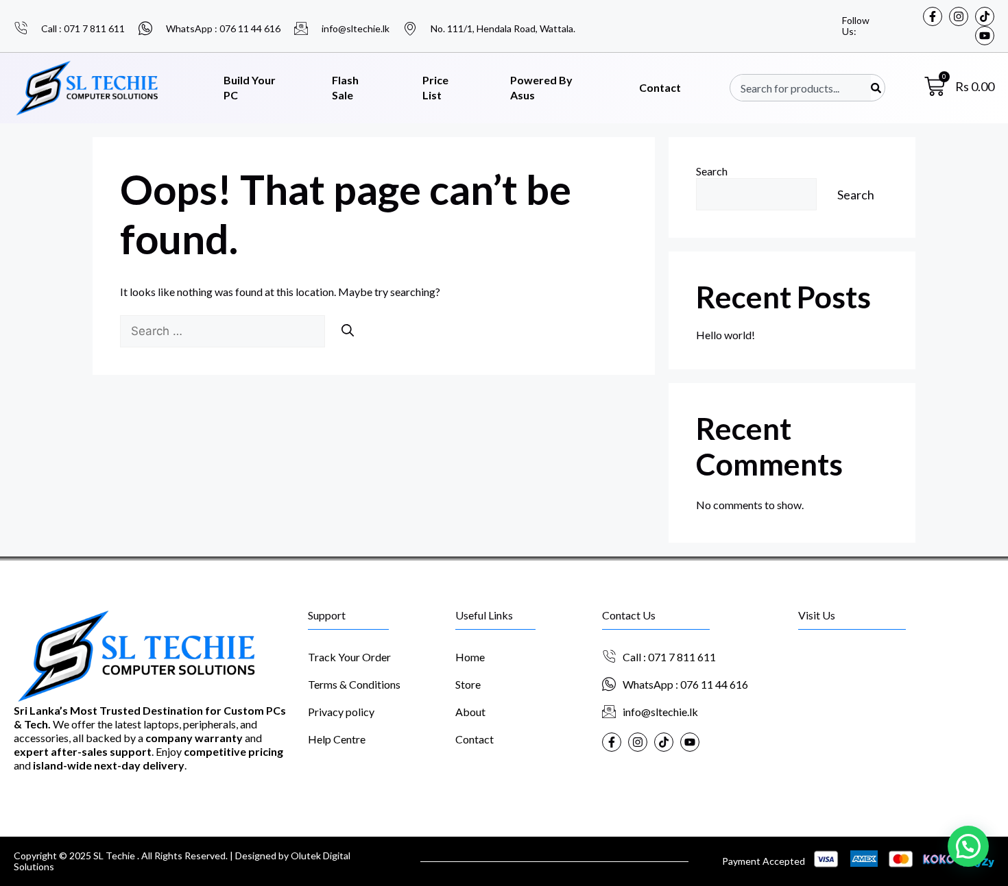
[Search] (876, 88)
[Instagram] (958, 16)
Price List (435, 87)
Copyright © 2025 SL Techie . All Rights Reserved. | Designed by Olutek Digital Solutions (182, 861)
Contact (660, 87)
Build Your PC (250, 87)
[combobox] (806, 88)
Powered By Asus (541, 87)
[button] (968, 846)
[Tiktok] (984, 16)
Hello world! (725, 334)
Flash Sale (345, 87)
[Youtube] (984, 35)
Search (712, 170)
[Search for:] (223, 330)
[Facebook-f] (932, 16)
